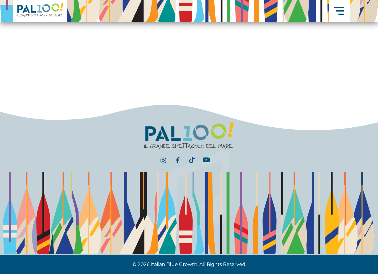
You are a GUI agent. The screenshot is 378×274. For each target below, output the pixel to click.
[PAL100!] (40, 10)
